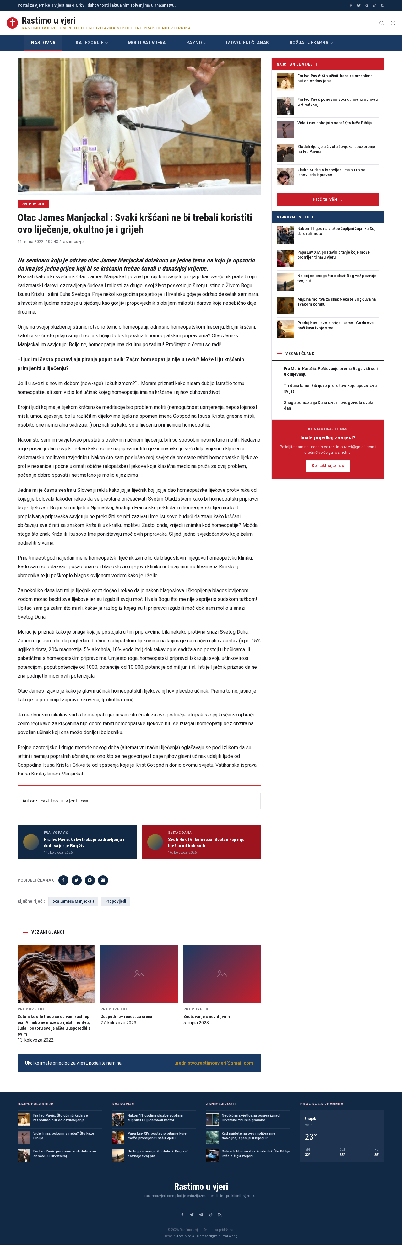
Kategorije (89, 42)
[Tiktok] (374, 5)
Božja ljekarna (309, 42)
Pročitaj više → (328, 199)
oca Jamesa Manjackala (73, 901)
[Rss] (382, 5)
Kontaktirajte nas (328, 466)
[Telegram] (367, 5)
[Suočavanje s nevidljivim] (222, 974)
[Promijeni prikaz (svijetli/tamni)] (393, 23)
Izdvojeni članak (247, 42)
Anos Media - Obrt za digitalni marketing (206, 1236)
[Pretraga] (381, 23)
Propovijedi (33, 204)
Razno (194, 42)
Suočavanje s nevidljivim (206, 1016)
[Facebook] (351, 5)
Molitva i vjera (147, 42)
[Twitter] (359, 5)
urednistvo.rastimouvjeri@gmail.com (213, 1062)
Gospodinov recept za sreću (126, 1016)
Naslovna (43, 42)
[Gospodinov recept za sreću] (139, 974)
